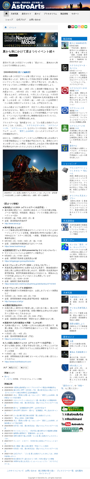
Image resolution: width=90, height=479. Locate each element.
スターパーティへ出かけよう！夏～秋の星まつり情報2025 (34, 400)
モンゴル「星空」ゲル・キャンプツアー (78, 245)
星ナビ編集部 (23, 72)
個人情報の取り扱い (46, 470)
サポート (75, 13)
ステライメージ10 (77, 125)
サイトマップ (44, 473)
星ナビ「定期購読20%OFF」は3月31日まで (29, 407)
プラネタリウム (50, 13)
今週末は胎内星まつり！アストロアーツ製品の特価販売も (34, 387)
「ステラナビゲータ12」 (35, 125)
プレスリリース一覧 (65, 470)
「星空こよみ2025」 (26, 131)
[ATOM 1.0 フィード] (82, 26)
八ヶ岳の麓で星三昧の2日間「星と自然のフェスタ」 (32, 415)
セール (24, 367)
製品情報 (64, 13)
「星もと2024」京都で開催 (23, 418)
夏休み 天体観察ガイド (78, 353)
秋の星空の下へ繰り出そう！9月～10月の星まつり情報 (33, 458)
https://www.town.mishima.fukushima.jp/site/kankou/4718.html (30, 283)
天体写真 (14, 13)
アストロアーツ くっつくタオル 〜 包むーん (78, 170)
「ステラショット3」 (19, 128)
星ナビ (37, 13)
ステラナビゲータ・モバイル (78, 66)
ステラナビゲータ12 (78, 88)
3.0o (76, 110)
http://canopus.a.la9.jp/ (14, 301)
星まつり (13, 367)
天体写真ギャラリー (78, 297)
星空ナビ (73, 145)
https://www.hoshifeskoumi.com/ (18, 361)
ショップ (9, 19)
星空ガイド (26, 13)
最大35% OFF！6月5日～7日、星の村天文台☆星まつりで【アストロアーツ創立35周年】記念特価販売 (31, 391)
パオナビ (9, 379)
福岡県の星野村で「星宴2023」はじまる (28, 433)
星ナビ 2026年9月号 (78, 43)
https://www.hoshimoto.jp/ (15, 246)
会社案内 (79, 470)
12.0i (77, 90)
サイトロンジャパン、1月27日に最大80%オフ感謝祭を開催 (35, 430)
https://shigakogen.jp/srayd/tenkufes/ (20, 261)
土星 (71, 341)
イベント (13, 27)
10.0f (77, 128)
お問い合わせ (35, 19)
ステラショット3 (77, 108)
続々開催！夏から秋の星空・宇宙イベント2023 (30, 446)
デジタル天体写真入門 (78, 309)
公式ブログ (21, 19)
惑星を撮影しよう (77, 323)
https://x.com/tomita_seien (15, 339)
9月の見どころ (76, 365)
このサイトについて (15, 470)
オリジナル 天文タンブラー (78, 197)
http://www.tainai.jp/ (13, 223)
